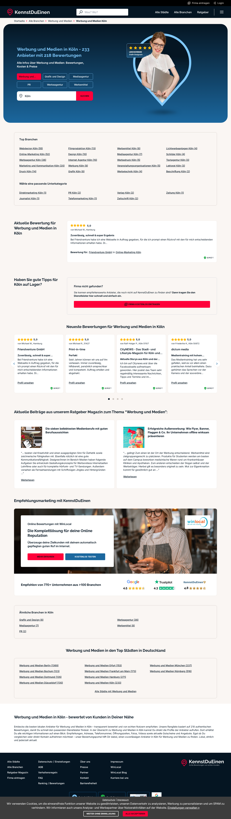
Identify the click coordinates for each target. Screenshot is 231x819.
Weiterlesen (27, 479)
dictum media (180, 349)
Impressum (117, 761)
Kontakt (84, 777)
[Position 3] (118, 399)
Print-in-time (77, 349)
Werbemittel (126, 625)
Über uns (85, 761)
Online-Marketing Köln (128, 252)
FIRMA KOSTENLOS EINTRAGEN (144, 304)
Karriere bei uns (120, 777)
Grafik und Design (31, 619)
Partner (84, 772)
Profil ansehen (30, 382)
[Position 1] (109, 399)
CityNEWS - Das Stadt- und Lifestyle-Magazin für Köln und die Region (140, 353)
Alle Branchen (183, 12)
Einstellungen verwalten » (184, 807)
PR (22, 631)
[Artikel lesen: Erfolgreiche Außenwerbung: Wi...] (133, 437)
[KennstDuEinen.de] (28, 12)
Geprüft (210, 258)
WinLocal (116, 767)
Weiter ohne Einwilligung (101, 813)
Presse (84, 767)
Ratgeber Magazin (17, 772)
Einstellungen (62, 761)
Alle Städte (162, 12)
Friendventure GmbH (100, 252)
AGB (40, 767)
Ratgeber (203, 12)
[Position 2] (113, 399)
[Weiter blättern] (217, 363)
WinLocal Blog (119, 772)
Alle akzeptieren (135, 813)
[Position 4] (122, 399)
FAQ (40, 777)
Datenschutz (45, 761)
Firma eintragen (16, 777)
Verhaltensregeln (47, 772)
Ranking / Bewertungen (51, 783)
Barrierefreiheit (88, 783)
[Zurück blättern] (14, 363)
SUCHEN (84, 96)
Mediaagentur (29, 625)
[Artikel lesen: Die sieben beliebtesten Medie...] (31, 437)
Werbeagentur (127, 619)
